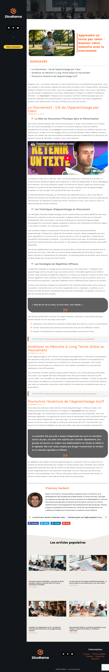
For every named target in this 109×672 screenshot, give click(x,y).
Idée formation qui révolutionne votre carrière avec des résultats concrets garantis (70, 393)
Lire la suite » (33, 587)
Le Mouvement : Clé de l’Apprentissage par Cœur (56, 69)
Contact (86, 654)
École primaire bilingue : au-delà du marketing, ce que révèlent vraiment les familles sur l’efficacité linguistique (87, 628)
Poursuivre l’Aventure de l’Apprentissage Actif (54, 76)
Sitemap (89, 656)
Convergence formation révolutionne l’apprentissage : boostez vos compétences (69, 339)
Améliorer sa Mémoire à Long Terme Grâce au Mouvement (61, 73)
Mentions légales (99, 654)
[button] (13, 37)
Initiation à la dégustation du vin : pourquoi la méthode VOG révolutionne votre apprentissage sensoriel (45, 628)
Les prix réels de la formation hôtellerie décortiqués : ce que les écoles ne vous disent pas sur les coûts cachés (88, 582)
